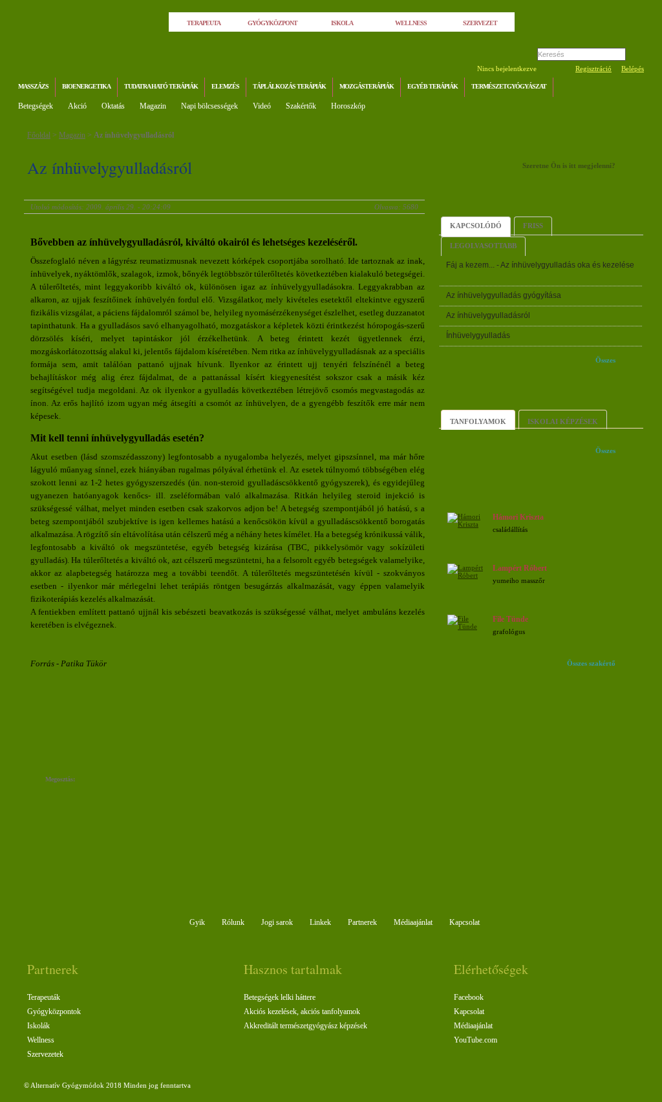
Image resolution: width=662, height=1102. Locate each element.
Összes (605, 360)
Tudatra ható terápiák (161, 86)
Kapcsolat (464, 922)
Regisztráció (593, 68)
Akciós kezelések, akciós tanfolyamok (302, 1011)
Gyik (197, 922)
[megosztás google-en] (148, 780)
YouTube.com (475, 1039)
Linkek (320, 922)
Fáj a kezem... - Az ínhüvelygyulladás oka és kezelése (540, 265)
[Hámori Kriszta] (468, 524)
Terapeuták (43, 997)
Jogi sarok (277, 922)
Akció (77, 106)
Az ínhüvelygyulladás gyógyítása (503, 295)
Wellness (40, 1039)
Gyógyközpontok (54, 1011)
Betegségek (35, 106)
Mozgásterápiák (366, 86)
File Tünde (510, 619)
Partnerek (362, 922)
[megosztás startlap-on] (109, 780)
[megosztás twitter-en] (135, 780)
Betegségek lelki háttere (279, 997)
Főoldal (38, 135)
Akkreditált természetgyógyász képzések (305, 1025)
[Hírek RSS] (631, 88)
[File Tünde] (468, 626)
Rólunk (233, 922)
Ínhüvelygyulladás (478, 335)
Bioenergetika (86, 86)
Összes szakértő (591, 663)
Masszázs (33, 86)
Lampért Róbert (520, 568)
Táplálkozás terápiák (289, 86)
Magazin (153, 106)
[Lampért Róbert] (468, 575)
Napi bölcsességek (209, 106)
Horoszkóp (348, 106)
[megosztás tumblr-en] (122, 780)
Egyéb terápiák (432, 86)
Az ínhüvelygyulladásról (134, 135)
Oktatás (113, 106)
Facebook (469, 997)
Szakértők (301, 106)
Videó (262, 106)
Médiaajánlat (413, 922)
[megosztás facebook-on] (97, 780)
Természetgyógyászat (508, 86)
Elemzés (225, 86)
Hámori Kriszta (518, 517)
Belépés (632, 68)
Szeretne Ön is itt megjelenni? (568, 165)
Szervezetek (45, 1054)
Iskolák (38, 1025)
